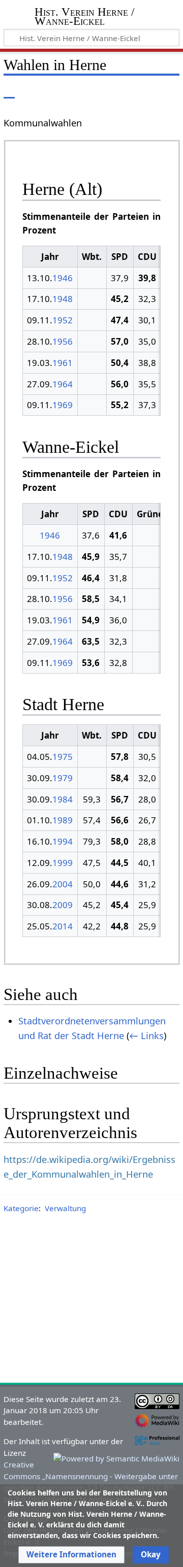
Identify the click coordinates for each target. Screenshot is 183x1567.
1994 (62, 841)
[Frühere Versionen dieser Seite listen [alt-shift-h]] (129, 91)
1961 (62, 363)
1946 (62, 278)
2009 (62, 905)
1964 (62, 384)
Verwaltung (65, 1208)
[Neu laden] (148, 91)
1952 (62, 320)
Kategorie (21, 1208)
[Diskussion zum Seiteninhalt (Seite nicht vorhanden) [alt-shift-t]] (32, 91)
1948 (62, 299)
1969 (62, 405)
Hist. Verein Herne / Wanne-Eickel (84, 17)
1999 (62, 863)
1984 (62, 799)
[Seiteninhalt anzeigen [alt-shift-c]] (9, 91)
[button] (71, 1554)
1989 (62, 820)
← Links (146, 1035)
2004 (62, 884)
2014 (62, 926)
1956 (62, 341)
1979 (62, 778)
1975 (62, 756)
